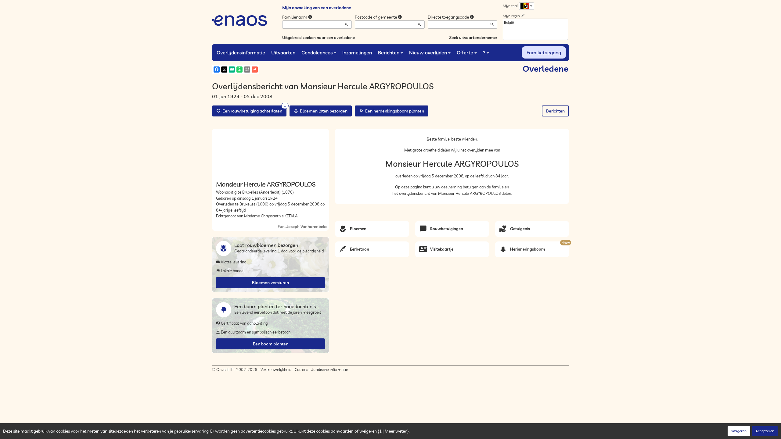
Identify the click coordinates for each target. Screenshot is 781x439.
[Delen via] (255, 69)
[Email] (232, 69)
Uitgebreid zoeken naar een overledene (318, 37)
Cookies (301, 369)
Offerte (465, 52)
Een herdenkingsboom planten (393, 111)
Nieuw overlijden (428, 52)
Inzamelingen (357, 52)
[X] (224, 69)
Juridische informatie (329, 369)
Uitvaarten (283, 52)
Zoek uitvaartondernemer (473, 37)
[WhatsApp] (239, 69)
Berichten (388, 52)
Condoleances (317, 52)
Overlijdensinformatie (241, 52)
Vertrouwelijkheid (276, 369)
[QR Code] (247, 69)
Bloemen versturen (270, 282)
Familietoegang (544, 52)
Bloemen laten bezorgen (322, 111)
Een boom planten (270, 344)
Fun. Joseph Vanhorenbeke (302, 226)
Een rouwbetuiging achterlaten (253, 109)
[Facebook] (217, 69)
